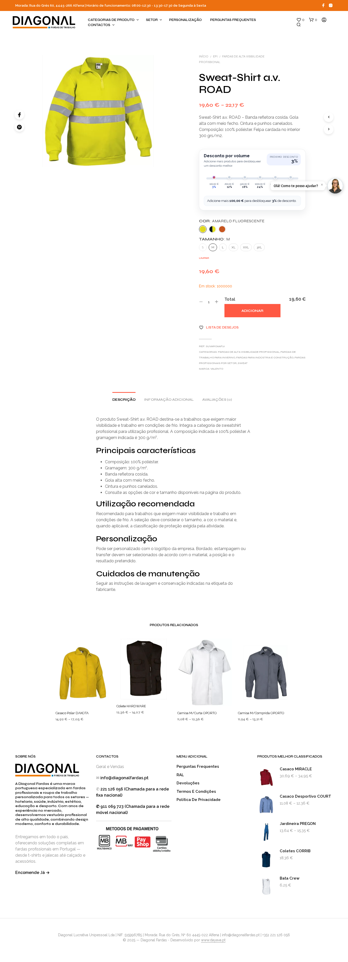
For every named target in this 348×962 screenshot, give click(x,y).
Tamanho (214, 239)
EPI (215, 56)
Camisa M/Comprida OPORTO (261, 713)
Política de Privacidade (199, 799)
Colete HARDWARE (131, 706)
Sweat (243, 363)
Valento (216, 368)
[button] (300, 19)
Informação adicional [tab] (169, 400)
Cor (231, 220)
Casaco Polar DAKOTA (72, 713)
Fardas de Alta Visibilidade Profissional (248, 352)
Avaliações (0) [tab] (217, 400)
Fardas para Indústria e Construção (264, 357)
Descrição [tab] (124, 400)
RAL (180, 775)
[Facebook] (19, 114)
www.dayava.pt (213, 940)
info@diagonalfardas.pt (124, 777)
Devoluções (188, 783)
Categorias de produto (111, 20)
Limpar (204, 258)
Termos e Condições (196, 791)
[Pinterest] (19, 127)
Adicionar (252, 311)
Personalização (185, 20)
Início (203, 56)
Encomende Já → (32, 872)
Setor (152, 20)
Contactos (99, 25)
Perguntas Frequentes (233, 20)
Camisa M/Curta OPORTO (197, 713)
